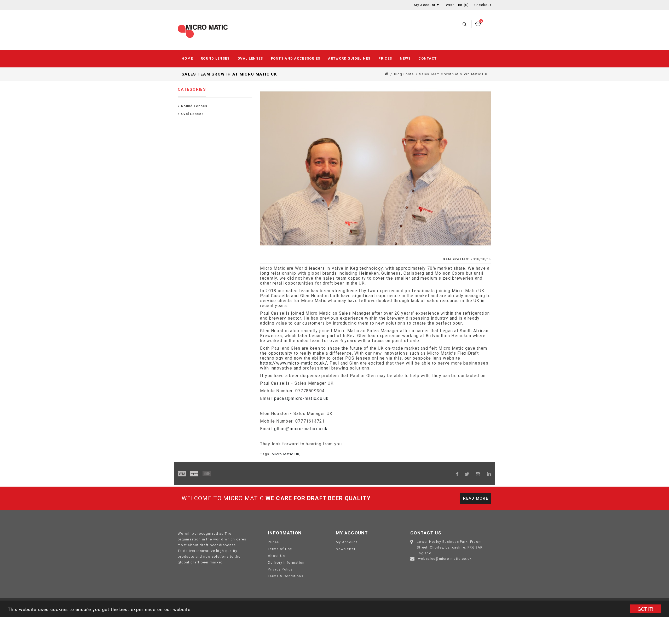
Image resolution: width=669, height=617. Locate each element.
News (405, 58)
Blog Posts (404, 74)
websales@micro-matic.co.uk (445, 559)
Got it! (645, 609)
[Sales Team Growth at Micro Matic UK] (375, 168)
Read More (475, 498)
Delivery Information (286, 562)
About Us (276, 556)
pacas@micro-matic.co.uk (301, 398)
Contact (427, 58)
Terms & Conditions (285, 576)
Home (187, 58)
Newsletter (345, 549)
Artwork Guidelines (349, 58)
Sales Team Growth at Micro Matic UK (453, 74)
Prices (385, 58)
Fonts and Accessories (295, 58)
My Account (346, 542)
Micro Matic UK (285, 454)
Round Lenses (215, 58)
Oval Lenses (250, 58)
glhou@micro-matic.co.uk (300, 428)
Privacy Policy (280, 569)
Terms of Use (280, 549)
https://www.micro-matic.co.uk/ (293, 363)
